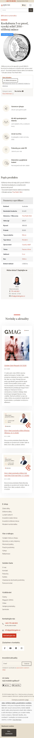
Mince (24, 235)
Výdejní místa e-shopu (10, 538)
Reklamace (6, 554)
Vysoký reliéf (26, 245)
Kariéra (4, 577)
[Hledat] (31, 10)
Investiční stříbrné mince (10, 521)
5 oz (23, 254)
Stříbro (24, 259)
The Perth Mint (17, 192)
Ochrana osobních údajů (20, 700)
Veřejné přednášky (8, 606)
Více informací (7, 94)
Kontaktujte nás (9, 635)
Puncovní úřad (7, 583)
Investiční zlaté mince (9, 518)
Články (4, 597)
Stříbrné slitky (7, 512)
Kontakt (5, 571)
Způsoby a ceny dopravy (11, 541)
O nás (4, 567)
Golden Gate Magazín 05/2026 (15, 365)
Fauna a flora (26, 249)
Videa (4, 603)
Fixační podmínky (8, 547)
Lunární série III (7, 515)
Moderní (25, 240)
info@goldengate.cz (18, 296)
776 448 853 (15, 291)
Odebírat (26, 663)
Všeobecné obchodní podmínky (13, 580)
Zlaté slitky (6, 508)
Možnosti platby (8, 544)
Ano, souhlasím (8, 732)
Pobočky (5, 574)
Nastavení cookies (8, 726)
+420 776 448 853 (11, 1)
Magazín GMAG (7, 600)
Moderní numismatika (9, 524)
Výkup (4, 551)
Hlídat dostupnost (11, 80)
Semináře (5, 609)
